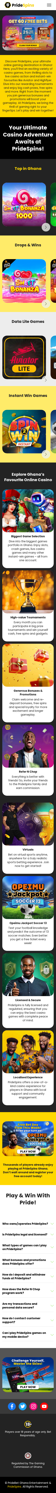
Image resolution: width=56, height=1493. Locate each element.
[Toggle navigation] (49, 5)
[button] (28, 1224)
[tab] (28, 1224)
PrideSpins (14, 1487)
